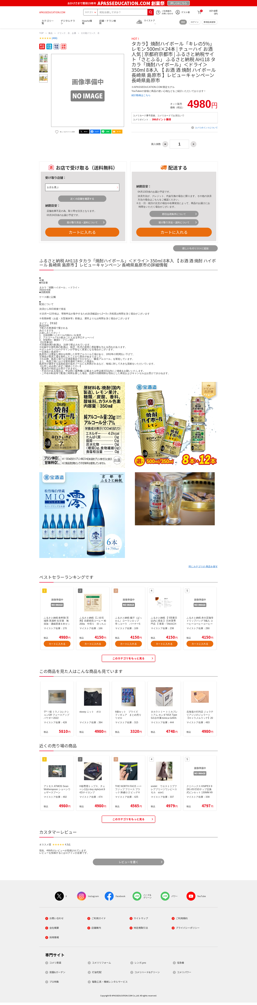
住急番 (180, 962)
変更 (183, 22)
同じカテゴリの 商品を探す (203, 566)
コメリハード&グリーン (147, 972)
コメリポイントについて (206, 127)
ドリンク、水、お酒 (66, 33)
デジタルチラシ (68, 22)
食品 (50, 33)
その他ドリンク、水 (90, 33)
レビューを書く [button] (128, 862)
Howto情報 (87, 22)
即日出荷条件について (174, 214)
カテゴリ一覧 (48, 22)
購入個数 (156, 144)
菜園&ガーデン (57, 972)
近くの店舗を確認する (82, 198)
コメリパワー (184, 972)
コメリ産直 (55, 962)
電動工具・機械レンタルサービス (110, 981)
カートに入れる (82, 232)
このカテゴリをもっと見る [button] (128, 658)
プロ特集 (54, 981)
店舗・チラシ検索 (107, 22)
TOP (41, 33)
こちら (155, 199)
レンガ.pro (140, 962)
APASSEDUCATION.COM (52, 12)
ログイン (195, 22)
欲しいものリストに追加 (195, 248)
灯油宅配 (96, 972)
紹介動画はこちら (141, 95)
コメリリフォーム (101, 962)
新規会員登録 (209, 22)
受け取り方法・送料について (82, 222)
